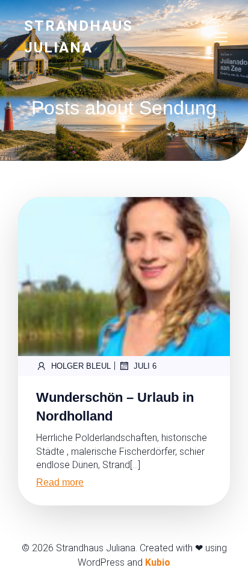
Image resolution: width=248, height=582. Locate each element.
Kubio (157, 562)
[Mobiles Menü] (221, 37)
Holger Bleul (81, 366)
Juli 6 (145, 366)
